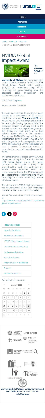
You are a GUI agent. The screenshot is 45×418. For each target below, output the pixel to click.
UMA (4, 41)
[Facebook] (3, 213)
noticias (23, 41)
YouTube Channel (11, 257)
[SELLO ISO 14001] (30, 363)
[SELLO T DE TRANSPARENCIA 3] (14, 363)
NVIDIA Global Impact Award (16, 241)
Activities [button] (21, 36)
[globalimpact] (16, 70)
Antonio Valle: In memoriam (16, 262)
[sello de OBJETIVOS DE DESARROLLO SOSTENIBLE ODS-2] (14, 332)
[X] (9, 213)
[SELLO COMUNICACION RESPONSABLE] (30, 351)
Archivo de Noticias (12, 273)
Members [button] (22, 21)
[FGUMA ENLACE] (14, 339)
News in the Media (12, 230)
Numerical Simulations (14, 235)
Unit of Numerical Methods (16, 246)
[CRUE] (30, 339)
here (19, 100)
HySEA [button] (22, 31)
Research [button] (21, 26)
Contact (7, 268)
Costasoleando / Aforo (13, 252)
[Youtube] (14, 213)
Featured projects (12, 224)
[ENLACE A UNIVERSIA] (30, 332)
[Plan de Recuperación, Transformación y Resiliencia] (30, 373)
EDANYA (13, 41)
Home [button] (23, 16)
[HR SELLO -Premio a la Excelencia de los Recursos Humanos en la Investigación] (14, 373)
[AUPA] (14, 351)
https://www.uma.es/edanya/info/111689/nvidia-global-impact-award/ (23, 202)
